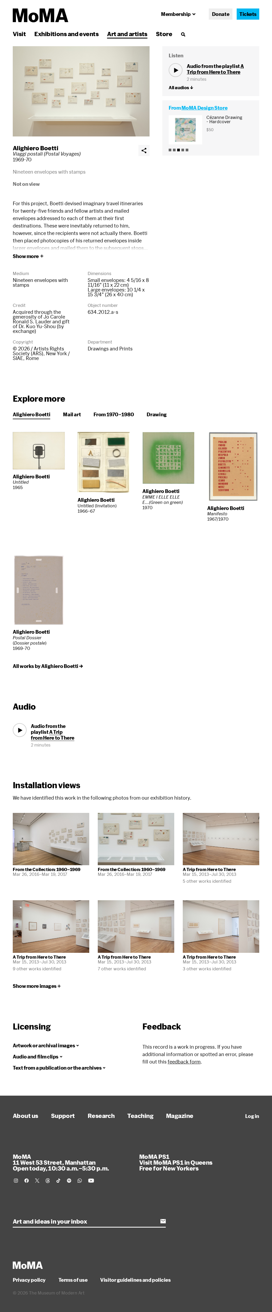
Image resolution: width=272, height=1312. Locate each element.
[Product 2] (174, 150)
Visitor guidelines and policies (135, 1279)
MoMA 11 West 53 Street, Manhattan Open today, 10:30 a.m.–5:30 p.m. (61, 1162)
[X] (37, 1180)
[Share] (144, 150)
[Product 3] (178, 150)
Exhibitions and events (66, 34)
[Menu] (183, 34)
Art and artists (127, 34)
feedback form (184, 1062)
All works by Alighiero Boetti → (48, 666)
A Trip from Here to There (215, 69)
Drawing (157, 414)
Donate (220, 14)
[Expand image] (81, 91)
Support (63, 1115)
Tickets (248, 14)
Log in (252, 1116)
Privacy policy (29, 1279)
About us (25, 1115)
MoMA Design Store (204, 108)
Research (101, 1115)
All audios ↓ (181, 87)
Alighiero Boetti (35, 147)
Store (164, 33)
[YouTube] (91, 1180)
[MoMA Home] (40, 15)
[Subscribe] (163, 1221)
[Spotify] (69, 1180)
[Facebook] (26, 1180)
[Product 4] (182, 150)
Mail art (72, 414)
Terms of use (73, 1279)
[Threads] (48, 1180)
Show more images (35, 986)
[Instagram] (16, 1180)
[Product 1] (170, 150)
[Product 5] (187, 150)
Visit (19, 34)
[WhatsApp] (79, 1180)
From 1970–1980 (114, 414)
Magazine (179, 1115)
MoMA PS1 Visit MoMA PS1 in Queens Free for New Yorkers (175, 1162)
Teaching (140, 1115)
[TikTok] (58, 1180)
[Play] (175, 70)
